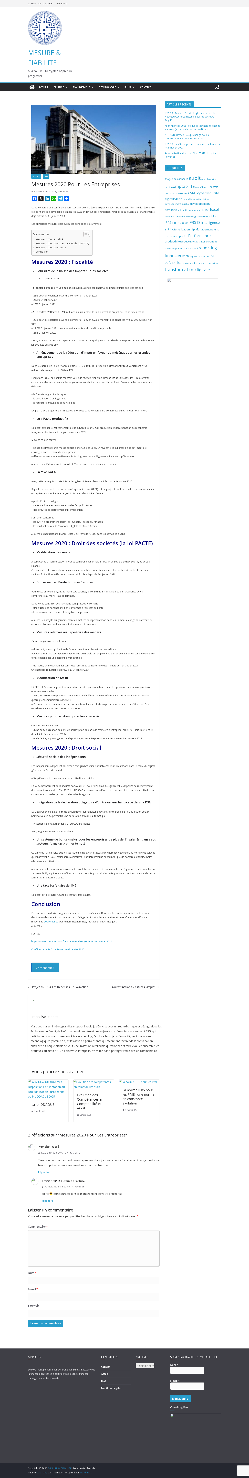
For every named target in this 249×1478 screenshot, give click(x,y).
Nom (32, 1273)
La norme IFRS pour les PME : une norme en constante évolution (138, 1096)
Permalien (75, 1153)
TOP (46, 176)
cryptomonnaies (176, 193)
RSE (212, 256)
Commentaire (38, 1226)
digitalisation (173, 199)
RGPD (185, 256)
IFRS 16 (185, 223)
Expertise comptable (175, 216)
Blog (103, 1381)
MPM (217, 229)
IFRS (168, 222)
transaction (213, 263)
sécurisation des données (193, 262)
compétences (202, 186)
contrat (214, 186)
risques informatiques (199, 256)
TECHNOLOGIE (107, 87)
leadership (188, 229)
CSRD (192, 193)
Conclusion (42, 251)
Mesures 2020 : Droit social (51, 247)
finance (190, 216)
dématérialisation (201, 199)
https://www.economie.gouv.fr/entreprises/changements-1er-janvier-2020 (71, 941)
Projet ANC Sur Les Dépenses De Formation (60, 987)
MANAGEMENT (81, 87)
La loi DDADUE (43, 1104)
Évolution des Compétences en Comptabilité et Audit (90, 1101)
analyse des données (176, 178)
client (167, 186)
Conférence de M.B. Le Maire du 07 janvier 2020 (57, 949)
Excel (214, 209)
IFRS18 (195, 222)
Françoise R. (51, 1180)
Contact (145, 87)
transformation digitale (187, 269)
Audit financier (208, 178)
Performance (199, 235)
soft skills (172, 262)
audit (195, 178)
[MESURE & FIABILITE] (32, 87)
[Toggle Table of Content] (85, 234)
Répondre (43, 1172)
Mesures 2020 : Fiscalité (49, 239)
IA (212, 216)
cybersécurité (208, 193)
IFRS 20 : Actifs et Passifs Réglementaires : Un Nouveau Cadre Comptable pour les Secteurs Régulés (190, 116)
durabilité (187, 198)
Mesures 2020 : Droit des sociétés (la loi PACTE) (62, 243)
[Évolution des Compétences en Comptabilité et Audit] (94, 1082)
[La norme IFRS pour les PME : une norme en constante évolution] (138, 1082)
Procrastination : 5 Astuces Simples (132, 987)
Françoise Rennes (59, 191)
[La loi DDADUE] (48, 1082)
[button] (66, 87)
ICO (216, 217)
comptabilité (183, 186)
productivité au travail (193, 241)
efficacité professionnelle (191, 209)
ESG (207, 209)
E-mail (33, 1289)
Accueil (43, 87)
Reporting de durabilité (185, 248)
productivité (173, 241)
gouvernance (51, 921)
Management (204, 229)
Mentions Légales (111, 1388)
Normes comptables (176, 236)
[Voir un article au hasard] (217, 87)
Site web (33, 1305)
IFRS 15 (176, 223)
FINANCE (59, 87)
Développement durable (177, 203)
